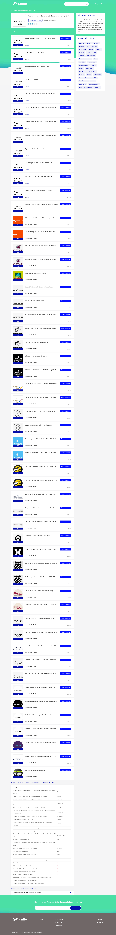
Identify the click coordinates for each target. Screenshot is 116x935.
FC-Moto (81, 74)
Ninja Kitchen (91, 55)
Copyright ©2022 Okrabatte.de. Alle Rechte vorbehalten (26, 932)
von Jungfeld (92, 77)
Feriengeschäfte (98, 4)
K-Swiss (93, 65)
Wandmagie (97, 74)
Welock (89, 74)
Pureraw (81, 52)
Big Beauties (82, 71)
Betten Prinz (92, 71)
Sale (26, 32)
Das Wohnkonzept (84, 43)
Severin (93, 81)
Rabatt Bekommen (65, 38)
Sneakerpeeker (83, 81)
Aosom (91, 49)
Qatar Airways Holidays (85, 87)
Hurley (81, 68)
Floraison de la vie (31, 10)
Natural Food (58, 925)
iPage (95, 59)
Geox (88, 52)
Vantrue (97, 87)
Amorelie (81, 55)
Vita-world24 (82, 77)
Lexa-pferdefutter (93, 84)
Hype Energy (89, 68)
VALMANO (95, 43)
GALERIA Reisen (92, 46)
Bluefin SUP (58, 922)
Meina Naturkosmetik (85, 59)
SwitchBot (82, 62)
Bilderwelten (82, 49)
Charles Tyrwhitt (83, 65)
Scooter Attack (92, 62)
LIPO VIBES (82, 84)
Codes (15, 32)
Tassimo (98, 49)
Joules (94, 52)
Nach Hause (14, 10)
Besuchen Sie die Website (30, 224)
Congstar (81, 46)
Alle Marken (21, 10)
